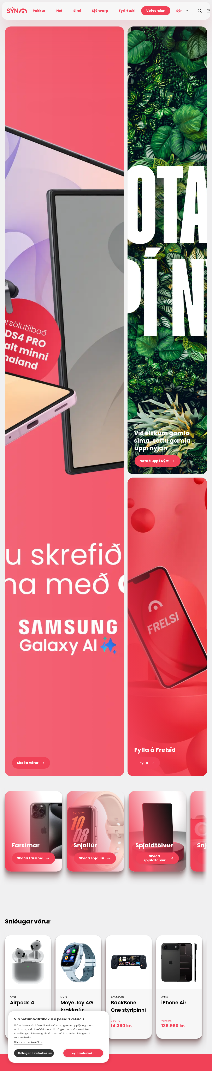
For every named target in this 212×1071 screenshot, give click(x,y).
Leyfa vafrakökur (83, 1053)
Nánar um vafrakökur (28, 1042)
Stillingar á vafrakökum (34, 1053)
